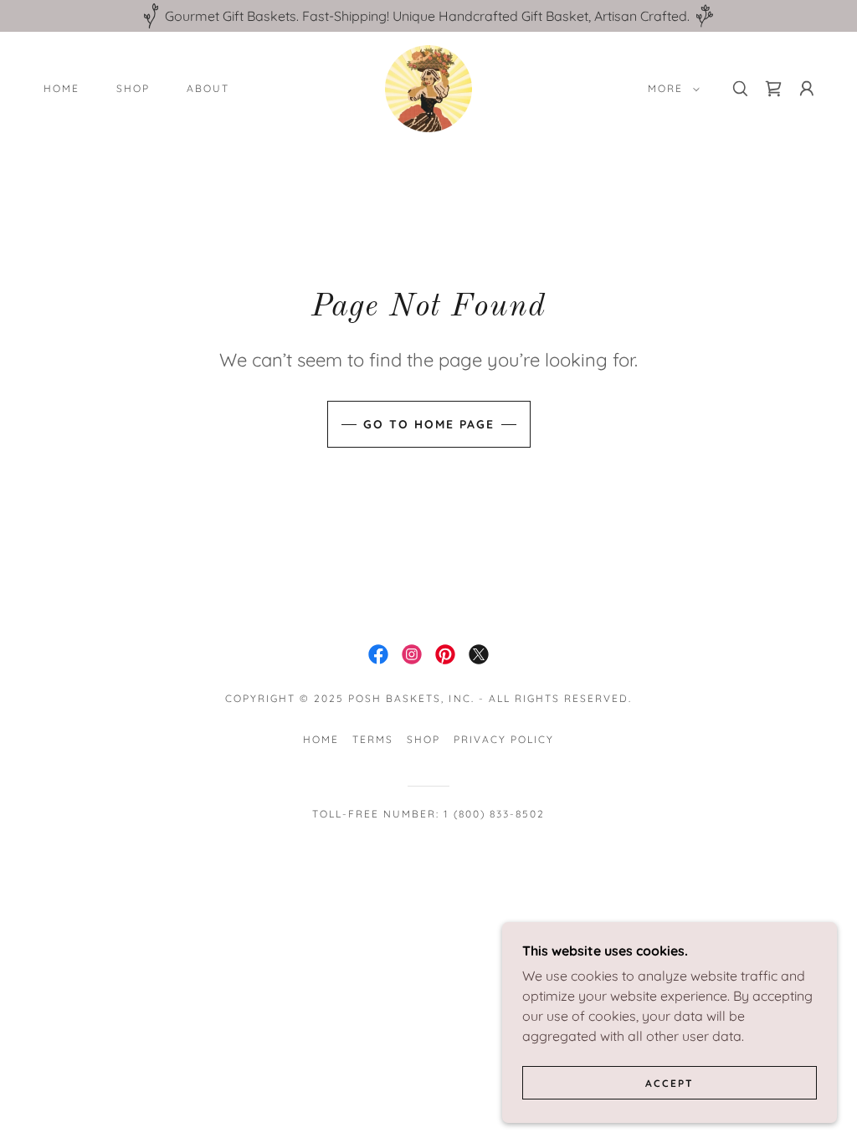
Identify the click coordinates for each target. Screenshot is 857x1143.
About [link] (208, 88)
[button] (670, 89)
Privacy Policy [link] (504, 739)
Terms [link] (372, 739)
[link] (428, 87)
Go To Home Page (429, 424)
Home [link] (62, 88)
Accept (669, 1083)
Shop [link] (133, 88)
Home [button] (321, 739)
